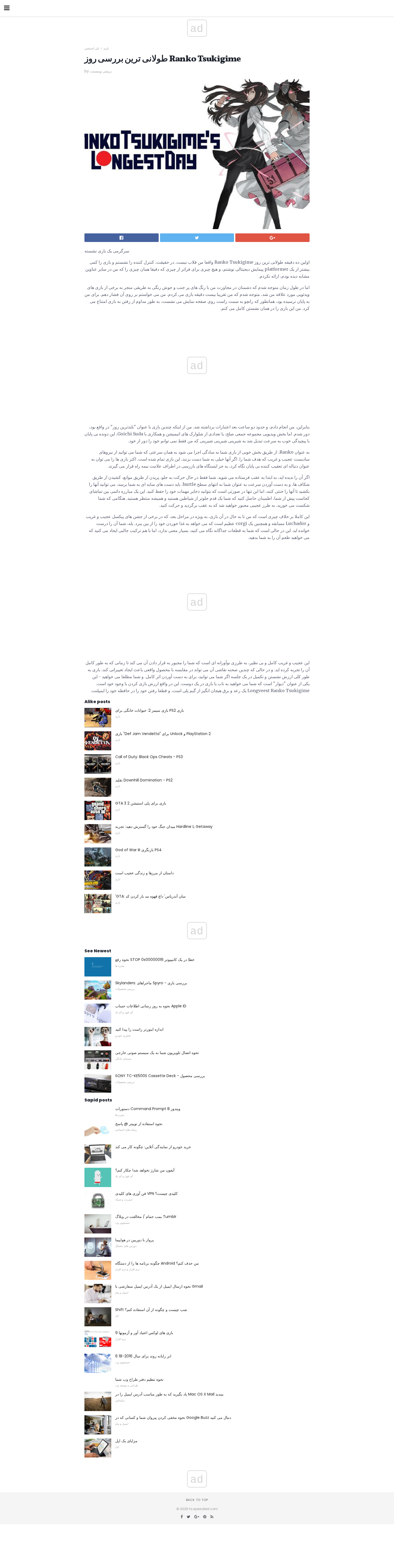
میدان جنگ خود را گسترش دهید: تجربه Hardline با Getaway (164, 826)
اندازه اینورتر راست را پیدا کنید (139, 1029)
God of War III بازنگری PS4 (138, 850)
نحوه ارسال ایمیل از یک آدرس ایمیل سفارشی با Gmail (159, 1286)
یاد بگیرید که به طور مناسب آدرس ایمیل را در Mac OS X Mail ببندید (169, 1394)
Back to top (197, 1500)
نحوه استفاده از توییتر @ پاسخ (138, 1123)
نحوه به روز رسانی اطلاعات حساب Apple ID (150, 1006)
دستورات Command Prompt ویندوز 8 (147, 1108)
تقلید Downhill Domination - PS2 (144, 780)
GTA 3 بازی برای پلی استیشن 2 (140, 803)
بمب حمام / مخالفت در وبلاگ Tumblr (145, 1216)
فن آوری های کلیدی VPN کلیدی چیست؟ (146, 1193)
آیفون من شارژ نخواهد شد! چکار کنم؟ (144, 1170)
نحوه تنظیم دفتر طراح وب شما (139, 1379)
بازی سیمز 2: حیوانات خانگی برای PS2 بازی (149, 710)
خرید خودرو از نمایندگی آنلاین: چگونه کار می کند (153, 1147)
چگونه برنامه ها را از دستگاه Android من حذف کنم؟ (157, 1263)
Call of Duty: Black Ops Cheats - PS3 (149, 756)
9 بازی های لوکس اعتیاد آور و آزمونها (144, 1332)
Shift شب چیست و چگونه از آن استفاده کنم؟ (151, 1309)
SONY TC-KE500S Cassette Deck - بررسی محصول (160, 1075)
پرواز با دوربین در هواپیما (134, 1240)
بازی (106, 48)
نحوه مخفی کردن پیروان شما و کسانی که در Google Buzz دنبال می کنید (173, 1417)
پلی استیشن (91, 48)
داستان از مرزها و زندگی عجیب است (144, 873)
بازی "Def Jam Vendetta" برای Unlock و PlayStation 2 (163, 733)
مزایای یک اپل (126, 1441)
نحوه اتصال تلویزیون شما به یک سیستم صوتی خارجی (157, 1052)
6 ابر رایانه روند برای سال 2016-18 (143, 1356)
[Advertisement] (197, 557)
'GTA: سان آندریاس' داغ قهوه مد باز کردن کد (150, 896)
